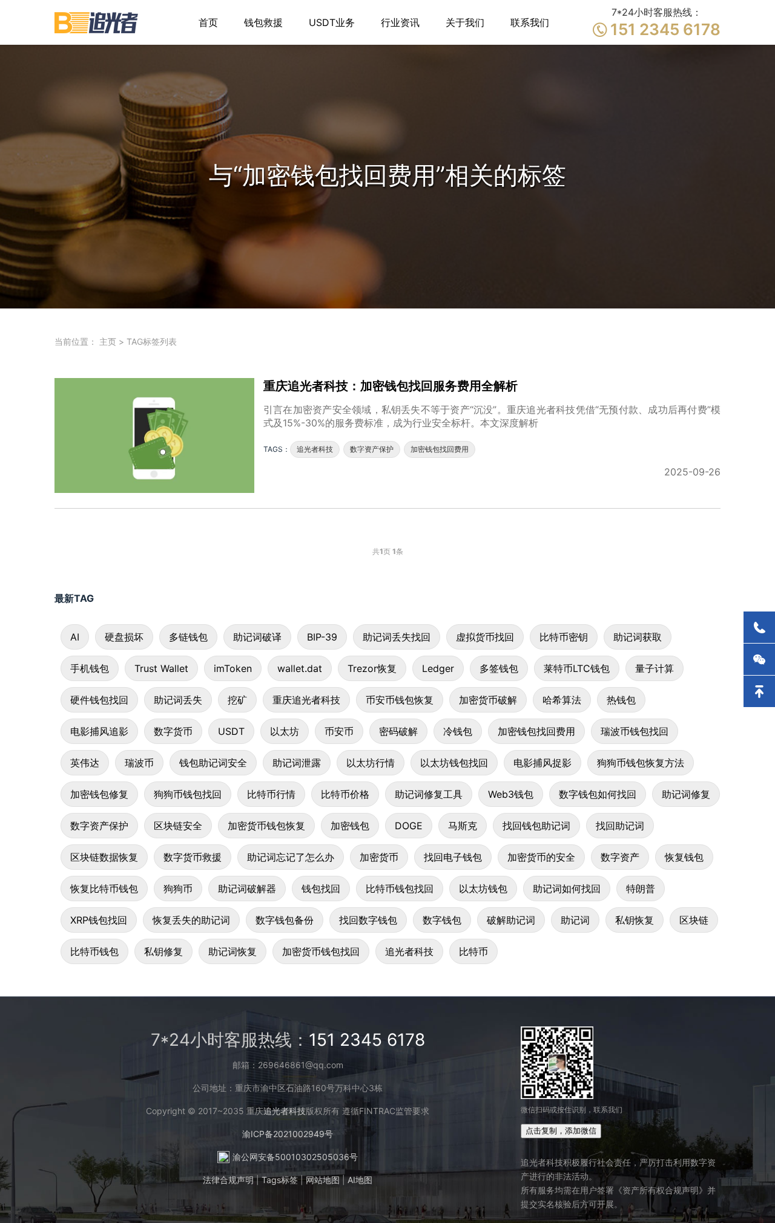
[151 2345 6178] (759, 627)
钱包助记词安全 (213, 763)
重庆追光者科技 (306, 700)
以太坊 (284, 731)
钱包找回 (321, 888)
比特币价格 (345, 794)
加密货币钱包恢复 (266, 826)
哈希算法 (561, 700)
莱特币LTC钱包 (577, 668)
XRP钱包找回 (98, 920)
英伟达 (84, 763)
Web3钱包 (510, 794)
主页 (107, 341)
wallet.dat (299, 668)
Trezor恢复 (372, 668)
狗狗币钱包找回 (188, 794)
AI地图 (360, 1180)
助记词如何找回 (567, 888)
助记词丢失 (178, 700)
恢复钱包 (684, 857)
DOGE (409, 826)
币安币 (339, 731)
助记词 (575, 920)
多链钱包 (188, 637)
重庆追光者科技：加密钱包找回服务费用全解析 (390, 386)
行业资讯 (400, 22)
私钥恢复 (634, 920)
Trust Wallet (161, 668)
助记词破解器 (247, 888)
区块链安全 (178, 826)
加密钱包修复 (99, 794)
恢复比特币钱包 (104, 888)
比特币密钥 (563, 637)
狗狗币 (178, 888)
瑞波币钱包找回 (634, 731)
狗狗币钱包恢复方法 (640, 763)
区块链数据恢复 (104, 857)
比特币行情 (271, 794)
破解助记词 (511, 920)
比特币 (473, 951)
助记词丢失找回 (396, 637)
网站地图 (323, 1180)
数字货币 (173, 731)
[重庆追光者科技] (97, 22)
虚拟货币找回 (485, 637)
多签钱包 (499, 668)
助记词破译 (257, 637)
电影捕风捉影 (542, 763)
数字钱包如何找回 (597, 794)
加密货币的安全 (541, 857)
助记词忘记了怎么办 (290, 857)
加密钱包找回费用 (440, 449)
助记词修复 (686, 794)
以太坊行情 (370, 763)
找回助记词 (620, 826)
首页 (208, 22)
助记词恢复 (232, 951)
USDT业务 (332, 22)
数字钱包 (442, 920)
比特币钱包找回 (400, 888)
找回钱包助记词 (536, 826)
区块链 (693, 920)
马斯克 (462, 826)
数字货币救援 (192, 857)
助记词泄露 (296, 763)
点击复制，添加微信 (561, 1130)
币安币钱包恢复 (400, 700)
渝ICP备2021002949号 (287, 1134)
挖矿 (237, 700)
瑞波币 (139, 763)
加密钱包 (350, 826)
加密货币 (379, 857)
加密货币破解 (488, 700)
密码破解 (398, 731)
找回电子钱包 (453, 857)
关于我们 (465, 22)
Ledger (438, 668)
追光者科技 (315, 449)
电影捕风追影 (99, 731)
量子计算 (654, 668)
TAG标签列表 (152, 341)
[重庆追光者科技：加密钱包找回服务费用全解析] (158, 435)
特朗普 (640, 888)
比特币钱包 (94, 951)
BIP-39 (322, 637)
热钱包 (621, 700)
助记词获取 (637, 637)
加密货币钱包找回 (321, 951)
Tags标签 (280, 1180)
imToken (233, 668)
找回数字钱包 (368, 920)
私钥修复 (163, 951)
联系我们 (529, 22)
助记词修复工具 (429, 794)
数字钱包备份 (285, 920)
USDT (231, 731)
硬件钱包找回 (99, 700)
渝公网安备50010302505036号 (295, 1157)
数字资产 (620, 857)
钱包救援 (263, 22)
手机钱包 (89, 668)
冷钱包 (457, 731)
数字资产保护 (372, 449)
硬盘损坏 (124, 637)
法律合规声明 (228, 1180)
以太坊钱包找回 (454, 763)
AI (74, 637)
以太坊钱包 (483, 888)
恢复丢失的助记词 (191, 920)
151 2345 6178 (367, 1039)
